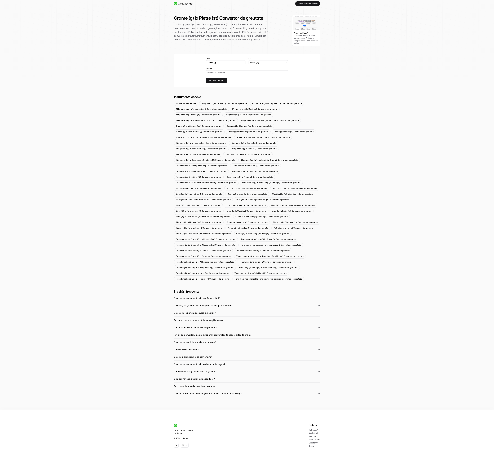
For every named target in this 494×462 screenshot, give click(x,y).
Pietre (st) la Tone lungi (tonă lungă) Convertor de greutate (262, 233)
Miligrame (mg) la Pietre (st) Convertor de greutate (248, 115)
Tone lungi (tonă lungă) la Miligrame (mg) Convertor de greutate (205, 262)
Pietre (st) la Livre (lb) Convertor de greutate (293, 228)
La (249, 59)
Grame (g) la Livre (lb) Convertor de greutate (294, 132)
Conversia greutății (216, 80)
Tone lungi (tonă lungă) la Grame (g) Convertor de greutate (266, 262)
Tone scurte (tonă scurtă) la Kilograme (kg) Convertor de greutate (205, 245)
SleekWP (312, 436)
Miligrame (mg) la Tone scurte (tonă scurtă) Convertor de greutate (206, 120)
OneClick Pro (314, 439)
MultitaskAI (313, 430)
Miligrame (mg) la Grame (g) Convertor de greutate (224, 103)
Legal (185, 438)
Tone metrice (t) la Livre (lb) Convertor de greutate (198, 177)
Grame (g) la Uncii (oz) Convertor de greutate (248, 132)
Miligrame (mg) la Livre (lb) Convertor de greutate (198, 115)
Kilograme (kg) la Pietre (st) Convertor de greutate (248, 154)
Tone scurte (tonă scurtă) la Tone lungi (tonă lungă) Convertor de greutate (270, 256)
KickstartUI (313, 443)
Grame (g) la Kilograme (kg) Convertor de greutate (249, 126)
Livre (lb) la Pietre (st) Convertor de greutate (291, 211)
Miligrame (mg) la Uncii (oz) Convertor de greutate (254, 109)
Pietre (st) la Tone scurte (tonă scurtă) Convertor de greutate (203, 233)
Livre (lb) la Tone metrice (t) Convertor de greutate (198, 211)
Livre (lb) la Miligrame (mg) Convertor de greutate (198, 205)
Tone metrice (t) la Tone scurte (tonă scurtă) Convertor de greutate (206, 183)
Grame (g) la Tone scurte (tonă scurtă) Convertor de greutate (203, 137)
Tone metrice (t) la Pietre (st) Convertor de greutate (250, 177)
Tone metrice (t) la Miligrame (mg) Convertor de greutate (201, 166)
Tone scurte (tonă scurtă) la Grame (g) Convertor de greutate (268, 239)
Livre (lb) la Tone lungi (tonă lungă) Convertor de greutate (261, 216)
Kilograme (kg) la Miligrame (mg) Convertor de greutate (201, 143)
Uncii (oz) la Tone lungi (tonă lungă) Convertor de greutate (262, 200)
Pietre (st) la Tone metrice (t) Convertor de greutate (199, 228)
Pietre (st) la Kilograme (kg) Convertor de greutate (295, 222)
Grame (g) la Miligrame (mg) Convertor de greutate (199, 126)
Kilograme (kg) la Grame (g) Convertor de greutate (253, 143)
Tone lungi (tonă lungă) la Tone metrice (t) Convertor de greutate (268, 267)
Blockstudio (313, 433)
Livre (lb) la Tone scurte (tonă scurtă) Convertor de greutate (203, 216)
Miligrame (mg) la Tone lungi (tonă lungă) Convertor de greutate (270, 120)
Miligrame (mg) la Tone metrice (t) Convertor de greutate (201, 109)
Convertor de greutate (186, 103)
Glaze (311, 446)
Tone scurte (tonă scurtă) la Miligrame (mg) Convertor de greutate (206, 239)
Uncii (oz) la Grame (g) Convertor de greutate (247, 188)
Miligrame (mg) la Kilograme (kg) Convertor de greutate (277, 103)
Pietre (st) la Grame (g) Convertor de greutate (247, 222)
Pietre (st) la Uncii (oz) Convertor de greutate (248, 228)
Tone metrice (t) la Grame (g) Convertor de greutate (255, 166)
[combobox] (225, 62)
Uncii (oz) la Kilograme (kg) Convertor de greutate (294, 188)
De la (208, 59)
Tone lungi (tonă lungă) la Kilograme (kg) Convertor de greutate (204, 267)
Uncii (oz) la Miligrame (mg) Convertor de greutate (198, 188)
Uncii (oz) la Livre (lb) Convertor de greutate (247, 194)
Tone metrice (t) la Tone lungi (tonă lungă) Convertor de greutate (271, 183)
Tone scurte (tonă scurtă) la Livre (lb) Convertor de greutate (263, 250)
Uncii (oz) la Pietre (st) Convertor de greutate (292, 194)
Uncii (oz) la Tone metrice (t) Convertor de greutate (199, 194)
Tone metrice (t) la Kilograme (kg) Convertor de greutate (201, 171)
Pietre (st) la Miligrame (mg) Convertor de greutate (198, 222)
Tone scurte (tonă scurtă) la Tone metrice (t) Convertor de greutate (271, 245)
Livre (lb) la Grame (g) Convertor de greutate (246, 205)
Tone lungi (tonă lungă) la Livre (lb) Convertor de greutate (260, 273)
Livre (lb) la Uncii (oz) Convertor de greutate (246, 211)
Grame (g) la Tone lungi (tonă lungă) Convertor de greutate (263, 137)
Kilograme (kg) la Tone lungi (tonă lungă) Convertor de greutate (269, 160)
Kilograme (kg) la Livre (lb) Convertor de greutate (198, 154)
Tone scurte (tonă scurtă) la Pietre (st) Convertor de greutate (203, 256)
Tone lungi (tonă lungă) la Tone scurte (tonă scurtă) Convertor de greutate (268, 279)
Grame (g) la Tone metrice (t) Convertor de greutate (199, 132)
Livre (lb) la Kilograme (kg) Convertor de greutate (293, 205)
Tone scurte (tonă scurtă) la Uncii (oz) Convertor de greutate (203, 250)
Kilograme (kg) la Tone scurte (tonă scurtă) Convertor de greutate (205, 160)
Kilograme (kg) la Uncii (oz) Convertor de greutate (254, 149)
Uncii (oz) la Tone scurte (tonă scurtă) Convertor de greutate (203, 200)
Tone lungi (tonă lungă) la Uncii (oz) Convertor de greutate (202, 273)
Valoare (209, 69)
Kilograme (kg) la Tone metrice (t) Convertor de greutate (201, 149)
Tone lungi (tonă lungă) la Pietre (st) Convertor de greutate (202, 279)
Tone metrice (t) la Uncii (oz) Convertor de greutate (255, 171)
